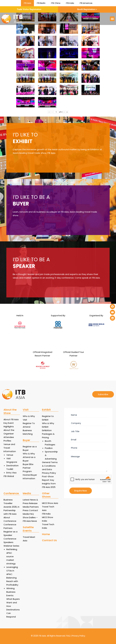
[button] (112, 18)
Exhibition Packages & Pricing (48, 434)
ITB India (70, 3)
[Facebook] (112, 306)
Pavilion (49, 448)
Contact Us (49, 540)
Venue (9, 454)
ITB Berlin (41, 3)
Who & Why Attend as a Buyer (29, 457)
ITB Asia (27, 3)
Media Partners (31, 506)
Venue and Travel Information (10, 448)
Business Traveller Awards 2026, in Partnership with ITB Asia (11, 506)
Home (46, 534)
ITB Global (9, 476)
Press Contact (30, 510)
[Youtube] (112, 312)
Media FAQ (28, 513)
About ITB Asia (11, 419)
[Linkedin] (112, 318)
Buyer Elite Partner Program (28, 468)
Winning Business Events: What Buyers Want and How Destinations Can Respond (13, 602)
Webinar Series (11, 545)
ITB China (55, 3)
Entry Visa (11, 472)
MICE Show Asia (50, 503)
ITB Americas (86, 3)
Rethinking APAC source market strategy (11, 556)
